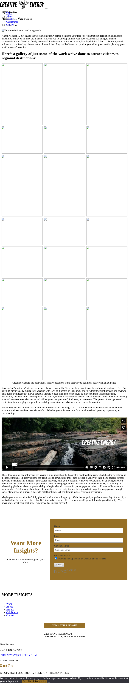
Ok (24, 681)
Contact (10, 24)
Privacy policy (39, 681)
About (9, 16)
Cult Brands (12, 21)
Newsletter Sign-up (64, 625)
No (29, 681)
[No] (48, 682)
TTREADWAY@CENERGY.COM (18, 655)
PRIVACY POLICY (59, 673)
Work (9, 13)
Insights (10, 19)
